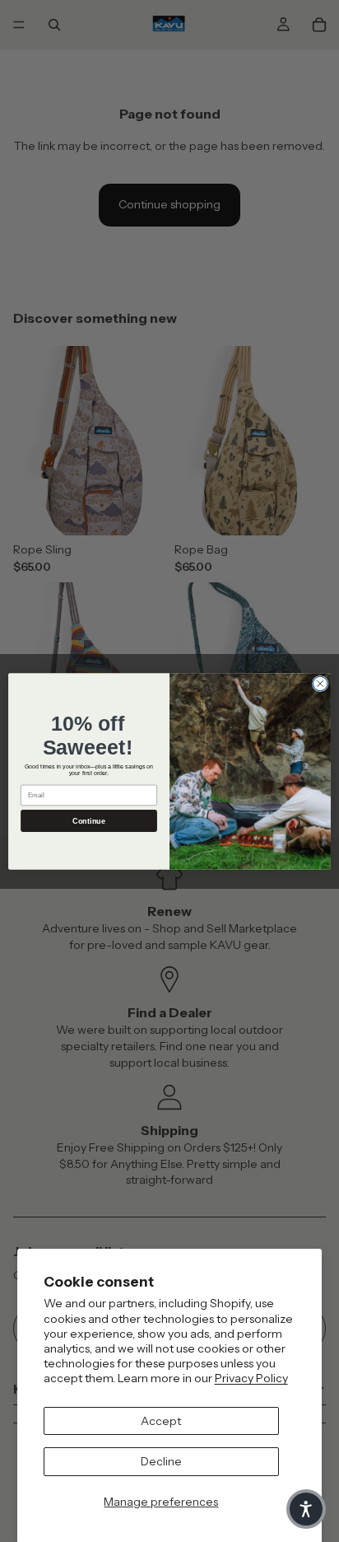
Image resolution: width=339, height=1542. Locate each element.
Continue (88, 820)
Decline (161, 1461)
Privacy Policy (251, 1378)
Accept (161, 1421)
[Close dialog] (320, 683)
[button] (306, 1509)
